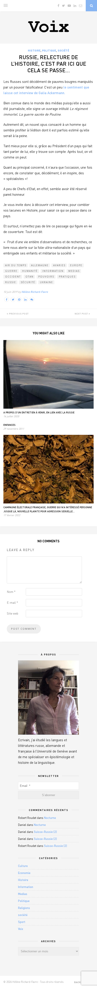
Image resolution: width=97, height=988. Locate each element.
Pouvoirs (46, 276)
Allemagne (39, 265)
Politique (49, 50)
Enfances (9, 424)
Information (53, 271)
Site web (12, 613)
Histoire (34, 50)
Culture (23, 866)
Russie (10, 282)
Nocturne (50, 818)
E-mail (12, 602)
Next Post (82, 313)
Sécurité (28, 282)
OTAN (29, 276)
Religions (24, 908)
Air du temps (15, 265)
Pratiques (67, 276)
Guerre (11, 271)
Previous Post (18, 313)
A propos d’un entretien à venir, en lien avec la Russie (38, 412)
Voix (20, 929)
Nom (11, 592)
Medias (74, 271)
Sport (21, 922)
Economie (24, 873)
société (63, 50)
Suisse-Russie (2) (45, 832)
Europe (76, 265)
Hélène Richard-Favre (34, 292)
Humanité (30, 271)
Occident (13, 276)
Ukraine (46, 282)
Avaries (59, 265)
